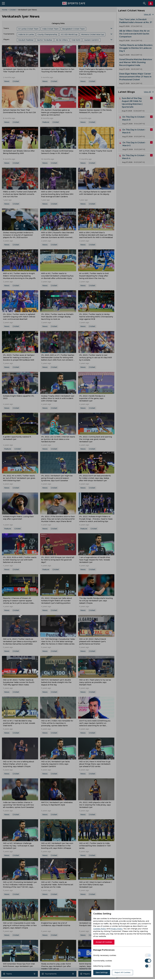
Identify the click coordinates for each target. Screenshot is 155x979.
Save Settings (102, 972)
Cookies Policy (99, 929)
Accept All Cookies (104, 942)
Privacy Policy (116, 929)
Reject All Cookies (122, 972)
